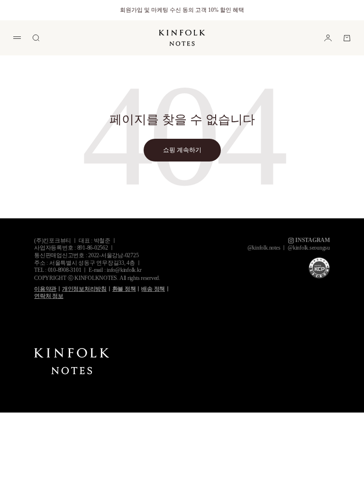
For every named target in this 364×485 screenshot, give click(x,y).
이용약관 (45, 289)
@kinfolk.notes (264, 247)
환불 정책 (124, 289)
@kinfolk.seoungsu (309, 247)
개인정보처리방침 (84, 289)
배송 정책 (153, 289)
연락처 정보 (49, 296)
